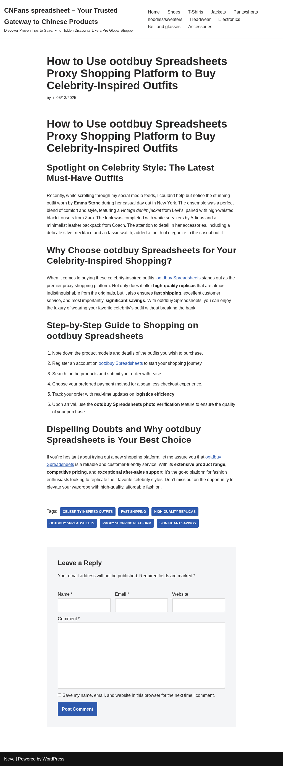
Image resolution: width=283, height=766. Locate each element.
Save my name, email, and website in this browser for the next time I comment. (138, 695)
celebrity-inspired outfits (88, 512)
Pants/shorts (246, 12)
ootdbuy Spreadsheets (178, 278)
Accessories (200, 26)
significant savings (177, 523)
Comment (69, 618)
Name (65, 594)
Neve (9, 759)
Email (122, 594)
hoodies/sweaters (165, 19)
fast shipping (133, 512)
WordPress (53, 759)
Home (154, 12)
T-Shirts (195, 12)
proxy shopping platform (127, 523)
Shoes (173, 12)
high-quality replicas (175, 512)
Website (180, 594)
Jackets (218, 12)
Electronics (229, 19)
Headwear (200, 19)
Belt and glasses (164, 26)
